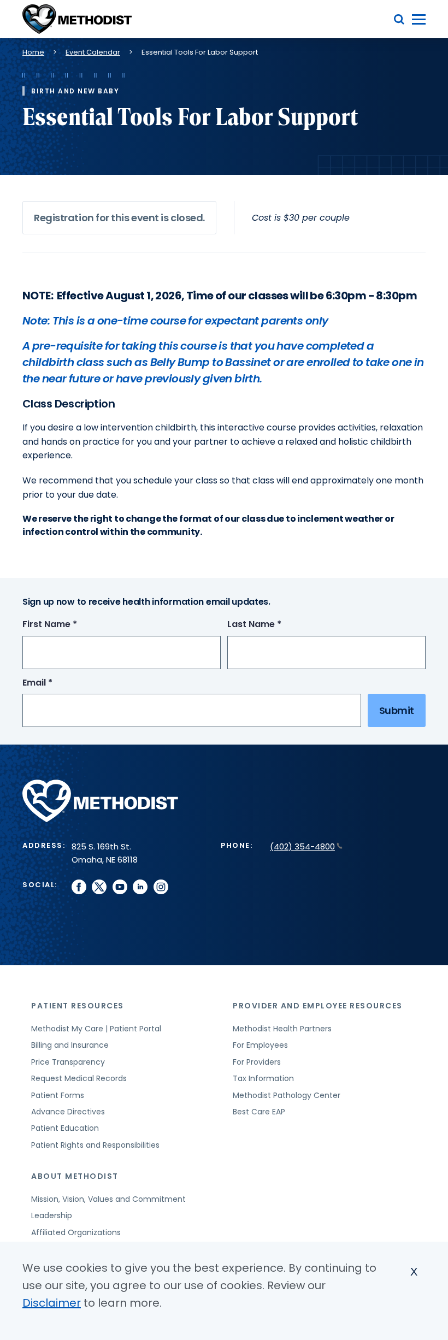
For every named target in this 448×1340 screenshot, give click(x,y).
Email (57, 683)
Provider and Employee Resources (318, 1005)
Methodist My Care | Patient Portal (96, 1028)
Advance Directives (68, 1111)
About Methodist (75, 1176)
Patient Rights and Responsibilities (95, 1145)
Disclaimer (51, 1303)
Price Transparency (68, 1061)
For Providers (257, 1061)
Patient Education (65, 1128)
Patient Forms (57, 1095)
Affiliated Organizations (76, 1232)
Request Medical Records (79, 1078)
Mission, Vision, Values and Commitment (108, 1199)
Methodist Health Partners (282, 1028)
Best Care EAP (259, 1111)
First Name (69, 624)
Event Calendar (93, 52)
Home (33, 52)
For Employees (260, 1045)
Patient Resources (77, 1005)
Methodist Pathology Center (286, 1095)
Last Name (274, 624)
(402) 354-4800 (302, 846)
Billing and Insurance (70, 1045)
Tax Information (263, 1078)
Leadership (51, 1215)
